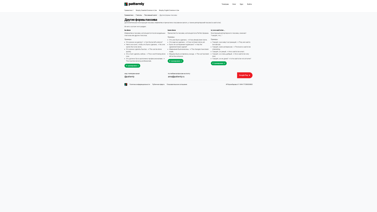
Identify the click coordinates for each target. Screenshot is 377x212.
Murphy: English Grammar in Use (169, 10)
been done (172, 30)
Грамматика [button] (128, 10)
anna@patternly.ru (176, 76)
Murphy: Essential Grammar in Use (146, 10)
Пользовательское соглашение (177, 84)
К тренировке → (132, 66)
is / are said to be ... (218, 30)
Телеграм (225, 4)
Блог (234, 4)
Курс (241, 4)
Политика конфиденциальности (140, 84)
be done (127, 30)
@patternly (129, 76)
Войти (249, 4)
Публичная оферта (158, 84)
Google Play (243, 75)
